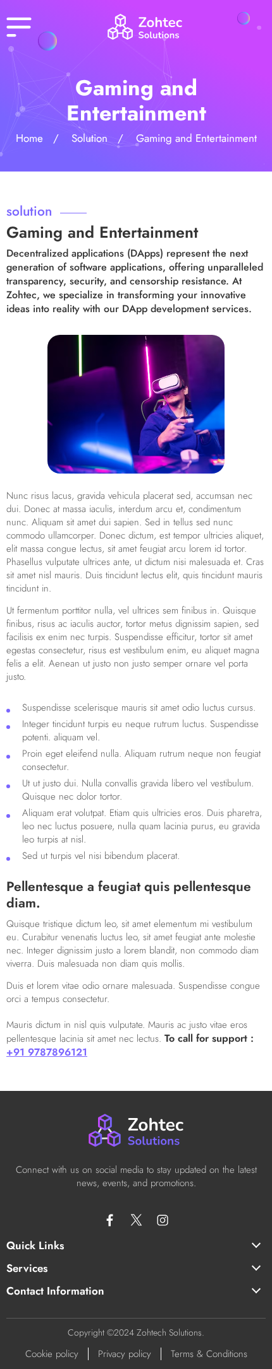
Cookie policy (51, 1354)
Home (29, 138)
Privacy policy (124, 1354)
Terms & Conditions (209, 1354)
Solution (89, 138)
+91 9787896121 (46, 1052)
